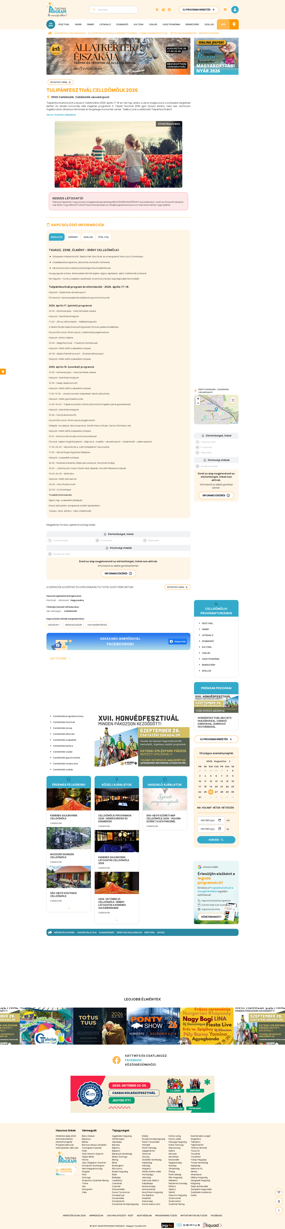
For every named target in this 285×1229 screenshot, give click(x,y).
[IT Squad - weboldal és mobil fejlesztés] (212, 1225)
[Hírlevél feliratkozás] (157, 9)
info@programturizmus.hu (122, 204)
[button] (216, 409)
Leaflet (235, 423)
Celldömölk (66, 97)
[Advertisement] (118, 687)
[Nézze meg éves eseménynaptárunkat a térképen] (234, 24)
